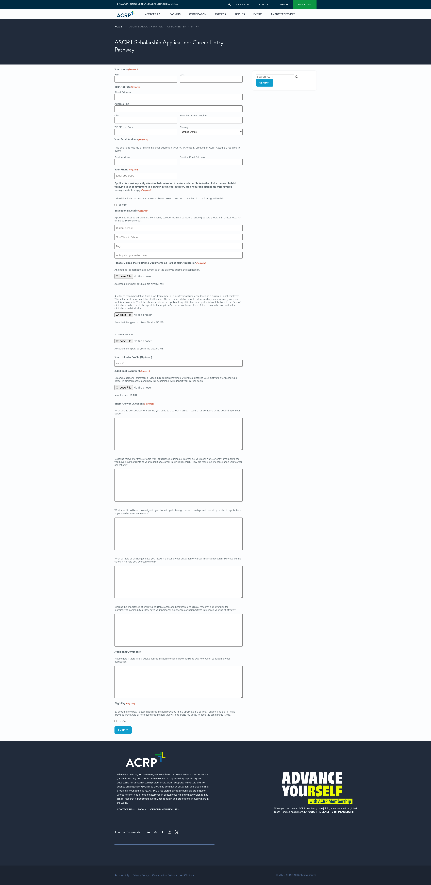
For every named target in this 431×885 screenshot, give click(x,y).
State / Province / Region (193, 115)
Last (182, 74)
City (116, 115)
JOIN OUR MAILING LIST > (164, 809)
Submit (123, 730)
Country (184, 127)
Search (264, 83)
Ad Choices (187, 875)
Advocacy (265, 4)
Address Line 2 (122, 103)
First (116, 74)
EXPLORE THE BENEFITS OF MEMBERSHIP (329, 811)
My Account (305, 4)
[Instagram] (169, 832)
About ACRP (242, 4)
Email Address (122, 157)
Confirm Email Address (192, 157)
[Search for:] (277, 76)
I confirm (122, 204)
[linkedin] (148, 832)
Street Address (122, 92)
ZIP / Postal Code (124, 127)
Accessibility (121, 875)
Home (118, 26)
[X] (177, 832)
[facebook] (162, 832)
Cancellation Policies (164, 875)
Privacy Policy (141, 875)
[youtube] (155, 832)
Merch (284, 4)
